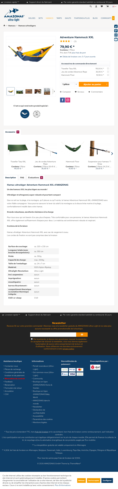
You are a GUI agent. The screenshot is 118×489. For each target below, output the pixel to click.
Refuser (81, 480)
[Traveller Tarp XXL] (18, 148)
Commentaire (97, 92)
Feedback (9, 381)
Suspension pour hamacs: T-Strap (99, 163)
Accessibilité (38, 416)
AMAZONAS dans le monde (41, 402)
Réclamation (10, 385)
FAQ (22, 177)
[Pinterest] (116, 30)
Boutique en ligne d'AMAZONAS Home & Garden (42, 384)
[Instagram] (67, 100)
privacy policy (68, 349)
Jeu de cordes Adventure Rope (74, 72)
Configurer (107, 480)
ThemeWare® (75, 463)
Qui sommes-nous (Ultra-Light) (43, 374)
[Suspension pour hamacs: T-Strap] (100, 148)
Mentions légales (40, 422)
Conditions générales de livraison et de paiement (15, 374)
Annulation (9, 391)
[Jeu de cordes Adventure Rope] (45, 148)
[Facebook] (62, 100)
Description (10, 177)
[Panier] (107, 6)
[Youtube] (116, 39)
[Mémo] (102, 6)
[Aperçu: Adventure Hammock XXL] (11, 91)
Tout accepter (93, 480)
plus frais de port (79, 53)
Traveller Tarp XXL (69, 68)
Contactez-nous (11, 366)
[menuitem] (108, 6)
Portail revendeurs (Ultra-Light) (43, 367)
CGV (7, 394)
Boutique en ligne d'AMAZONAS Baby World (41, 394)
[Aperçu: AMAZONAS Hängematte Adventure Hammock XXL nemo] (20, 91)
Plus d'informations (63, 485)
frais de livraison (41, 432)
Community (38, 378)
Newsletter (37, 407)
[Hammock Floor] (72, 148)
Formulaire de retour (13, 388)
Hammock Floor (68, 75)
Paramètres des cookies (43, 419)
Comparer (66, 92)
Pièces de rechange (13, 369)
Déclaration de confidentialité (39, 411)
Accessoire (11, 132)
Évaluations (35, 177)
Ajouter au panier (92, 84)
